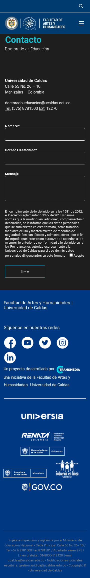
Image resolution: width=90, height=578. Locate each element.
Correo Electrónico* (21, 150)
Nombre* (12, 126)
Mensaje (12, 174)
